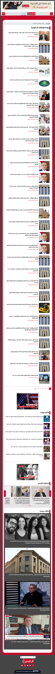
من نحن (34, 668)
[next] (35, 388)
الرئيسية (48, 23)
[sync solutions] (36, 671)
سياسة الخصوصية (27, 668)
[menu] (51, 13)
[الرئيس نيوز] (27, 661)
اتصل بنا (21, 668)
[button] (31, 505)
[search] (3, 13)
